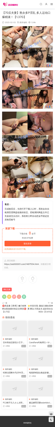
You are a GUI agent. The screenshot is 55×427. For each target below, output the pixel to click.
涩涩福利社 (10, 4)
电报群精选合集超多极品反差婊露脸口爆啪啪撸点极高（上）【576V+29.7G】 (40, 372)
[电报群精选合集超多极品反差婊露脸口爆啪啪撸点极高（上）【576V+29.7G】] (40, 359)
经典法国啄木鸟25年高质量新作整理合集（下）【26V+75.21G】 (14, 372)
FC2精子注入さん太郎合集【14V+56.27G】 (13, 402)
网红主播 (7, 289)
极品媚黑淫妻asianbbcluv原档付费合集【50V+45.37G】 (40, 402)
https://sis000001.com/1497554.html (21, 264)
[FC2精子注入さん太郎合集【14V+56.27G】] (14, 389)
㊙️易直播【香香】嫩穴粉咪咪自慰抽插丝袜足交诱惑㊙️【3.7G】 (14, 308)
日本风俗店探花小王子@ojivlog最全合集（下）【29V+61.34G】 (14, 342)
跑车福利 (23, 22)
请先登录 (27, 243)
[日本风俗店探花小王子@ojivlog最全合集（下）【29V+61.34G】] (14, 329)
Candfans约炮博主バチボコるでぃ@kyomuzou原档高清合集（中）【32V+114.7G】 (40, 342)
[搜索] (41, 4)
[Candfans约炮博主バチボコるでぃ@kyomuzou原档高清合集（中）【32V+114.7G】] (40, 329)
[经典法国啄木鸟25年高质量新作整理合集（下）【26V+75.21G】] (14, 359)
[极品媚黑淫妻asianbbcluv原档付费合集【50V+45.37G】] (40, 389)
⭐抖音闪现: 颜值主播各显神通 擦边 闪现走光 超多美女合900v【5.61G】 (40, 308)
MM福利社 (27, 423)
